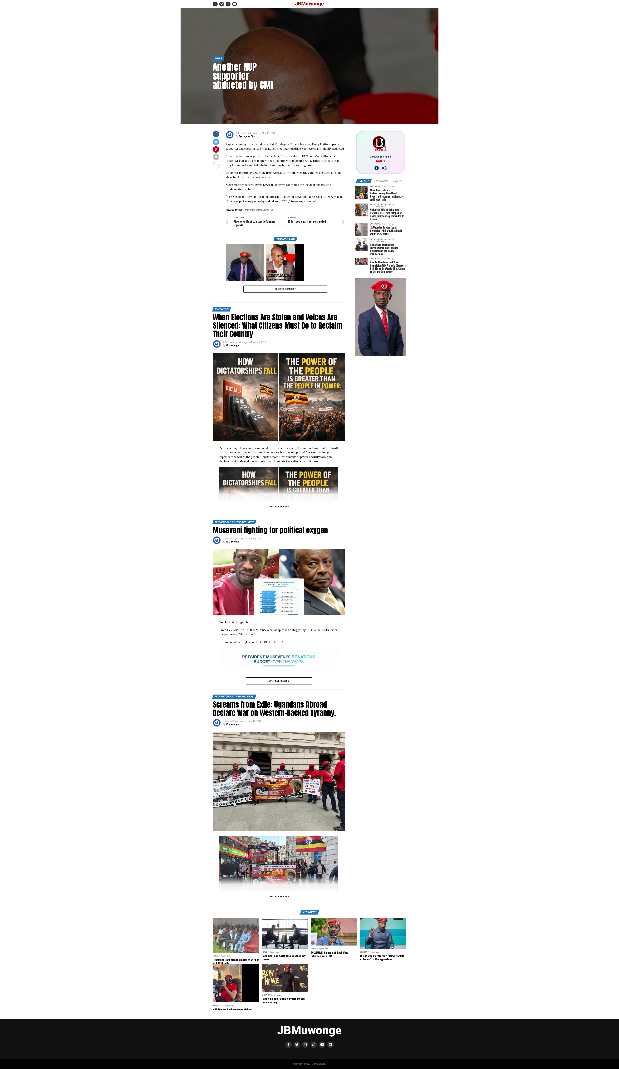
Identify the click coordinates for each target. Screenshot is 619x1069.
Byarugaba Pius (247, 136)
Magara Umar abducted (259, 210)
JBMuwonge (232, 345)
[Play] (376, 168)
